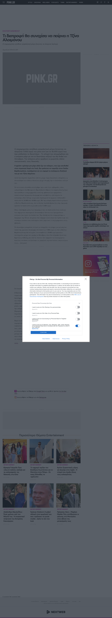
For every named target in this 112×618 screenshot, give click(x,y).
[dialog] (56, 309)
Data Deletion (46, 338)
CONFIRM (43, 332)
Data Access (56, 338)
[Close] (86, 279)
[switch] (77, 307)
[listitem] (56, 303)
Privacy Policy (66, 338)
